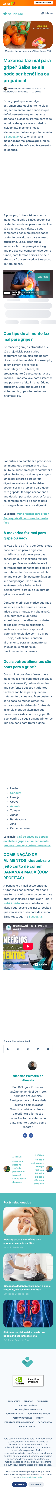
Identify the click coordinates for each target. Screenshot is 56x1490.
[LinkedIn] (38, 1049)
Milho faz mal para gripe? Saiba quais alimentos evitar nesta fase (26, 518)
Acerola (15, 806)
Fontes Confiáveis (28, 1405)
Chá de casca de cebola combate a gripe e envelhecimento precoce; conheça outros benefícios (27, 841)
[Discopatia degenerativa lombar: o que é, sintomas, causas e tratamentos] (28, 1267)
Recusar (36, 1484)
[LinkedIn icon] (25, 1135)
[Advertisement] (28, 184)
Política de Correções (39, 1414)
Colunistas (42, 1401)
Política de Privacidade (31, 1477)
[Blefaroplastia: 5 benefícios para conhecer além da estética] (28, 1221)
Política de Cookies (22, 1418)
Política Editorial (15, 1414)
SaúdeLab (12, 136)
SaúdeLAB (35, 916)
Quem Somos (14, 1401)
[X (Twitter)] (18, 1049)
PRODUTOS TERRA (43, 3)
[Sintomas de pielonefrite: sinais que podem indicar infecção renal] (28, 1314)
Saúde (38, 92)
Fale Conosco (45, 1422)
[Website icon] (31, 1135)
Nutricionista (11, 903)
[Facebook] (8, 1049)
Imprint (39, 1418)
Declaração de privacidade (28, 1409)
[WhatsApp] (48, 1049)
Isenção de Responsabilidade (19, 1422)
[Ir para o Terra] (9, 3)
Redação (28, 1401)
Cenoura (15, 792)
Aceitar (19, 1484)
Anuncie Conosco (28, 1426)
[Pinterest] (28, 1049)
